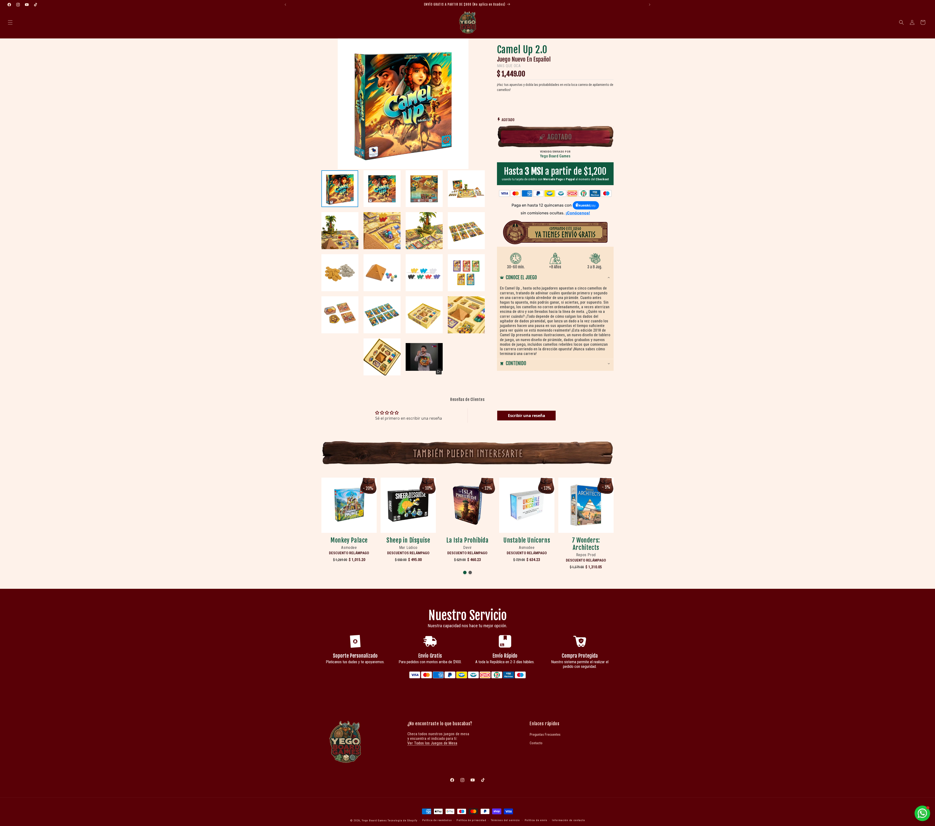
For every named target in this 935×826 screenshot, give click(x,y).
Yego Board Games (374, 820)
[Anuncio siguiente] (649, 4)
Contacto (536, 743)
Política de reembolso (437, 820)
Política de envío (536, 820)
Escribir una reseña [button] (526, 415)
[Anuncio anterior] (285, 4)
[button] (10, 22)
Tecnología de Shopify (402, 820)
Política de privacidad (471, 820)
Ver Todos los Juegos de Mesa (432, 743)
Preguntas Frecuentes (545, 734)
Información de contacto (568, 820)
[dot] (465, 572)
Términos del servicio (505, 820)
